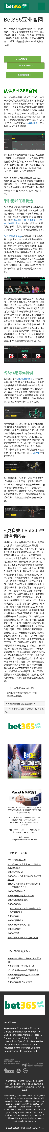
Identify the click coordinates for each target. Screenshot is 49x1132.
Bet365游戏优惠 (12, 1087)
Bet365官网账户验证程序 (20, 982)
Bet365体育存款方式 (18, 891)
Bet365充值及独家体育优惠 (21, 895)
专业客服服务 (31, 123)
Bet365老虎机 (14, 929)
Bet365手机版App (13, 236)
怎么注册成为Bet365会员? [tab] (21, 688)
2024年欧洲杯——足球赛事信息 (23, 970)
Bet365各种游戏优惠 (18, 900)
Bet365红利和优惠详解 (19, 924)
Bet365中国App (25, 1081)
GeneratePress (37, 1128)
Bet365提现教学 (15, 920)
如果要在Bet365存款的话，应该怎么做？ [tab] (24, 710)
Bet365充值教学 (27, 1087)
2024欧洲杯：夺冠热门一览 (21, 966)
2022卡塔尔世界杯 (17, 860)
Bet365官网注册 (25, 379)
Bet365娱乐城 (14, 904)
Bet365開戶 (13, 933)
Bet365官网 (13, 916)
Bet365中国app (15, 872)
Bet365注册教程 (14, 696)
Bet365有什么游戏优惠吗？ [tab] (22, 704)
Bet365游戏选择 (36, 1084)
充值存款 (36, 453)
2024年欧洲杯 (19, 220)
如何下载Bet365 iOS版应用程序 (23, 937)
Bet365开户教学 (21, 1084)
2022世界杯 (14, 223)
